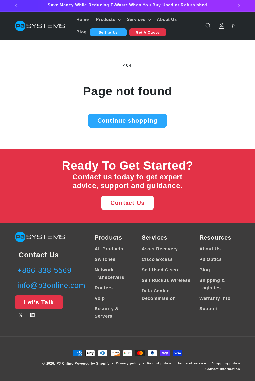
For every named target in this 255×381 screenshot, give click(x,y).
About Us (210, 248)
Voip (100, 298)
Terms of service (191, 363)
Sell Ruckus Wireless (166, 280)
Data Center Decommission (159, 294)
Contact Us (127, 202)
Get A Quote (148, 32)
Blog (204, 269)
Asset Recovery (160, 248)
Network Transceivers (109, 273)
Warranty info (214, 298)
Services (154, 237)
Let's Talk (39, 302)
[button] (108, 20)
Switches (105, 259)
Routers (104, 287)
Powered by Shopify (92, 363)
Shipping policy (226, 363)
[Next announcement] (239, 5)
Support (208, 308)
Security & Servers (107, 312)
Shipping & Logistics (212, 284)
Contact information (222, 369)
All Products (109, 248)
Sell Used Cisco (160, 269)
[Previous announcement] (15, 5)
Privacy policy (128, 363)
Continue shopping (127, 120)
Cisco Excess (157, 259)
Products (108, 237)
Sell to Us (108, 32)
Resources (215, 237)
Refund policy (159, 363)
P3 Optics (210, 259)
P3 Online (65, 363)
